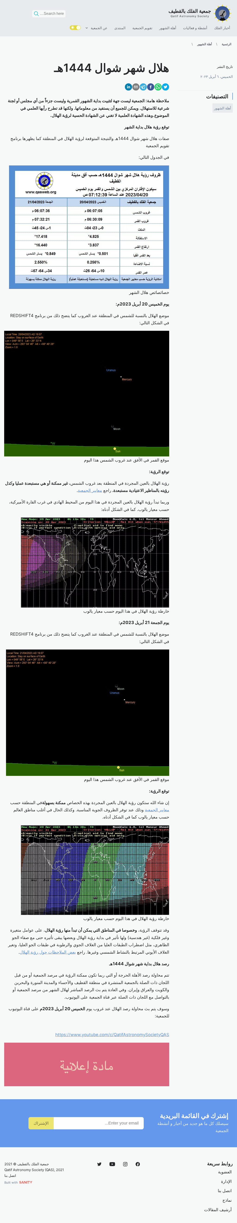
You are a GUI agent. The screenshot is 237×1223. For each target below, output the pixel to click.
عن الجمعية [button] (99, 28)
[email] (136, 88)
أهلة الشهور (167, 28)
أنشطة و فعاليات (195, 28)
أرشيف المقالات (218, 1209)
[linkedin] (128, 88)
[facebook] (150, 88)
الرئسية (226, 44)
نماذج (227, 1200)
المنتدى (119, 28)
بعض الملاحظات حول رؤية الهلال (48, 952)
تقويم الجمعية (142, 28)
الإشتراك (41, 1123)
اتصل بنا (225, 1190)
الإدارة (226, 1181)
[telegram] (143, 88)
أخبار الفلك (222, 28)
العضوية (225, 1171)
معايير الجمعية (90, 490)
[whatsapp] (158, 88)
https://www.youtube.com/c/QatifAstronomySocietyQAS (112, 1034)
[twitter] (165, 88)
